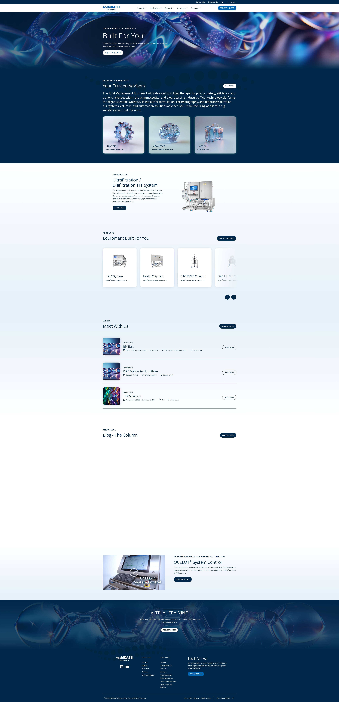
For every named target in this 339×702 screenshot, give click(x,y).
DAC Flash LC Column (194, 276)
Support (144, 666)
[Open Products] (146, 8)
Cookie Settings (206, 698)
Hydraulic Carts (228, 276)
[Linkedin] (122, 667)
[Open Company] (200, 8)
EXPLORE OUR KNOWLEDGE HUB (161, 149)
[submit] (222, 2)
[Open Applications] (161, 8)
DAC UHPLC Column (119, 276)
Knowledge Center (148, 675)
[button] (134, 572)
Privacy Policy (188, 698)
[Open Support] (173, 8)
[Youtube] (127, 667)
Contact (144, 662)
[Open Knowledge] (187, 8)
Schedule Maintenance (113, 149)
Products (145, 672)
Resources (145, 669)
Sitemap (196, 698)
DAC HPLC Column (155, 276)
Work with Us (202, 149)
